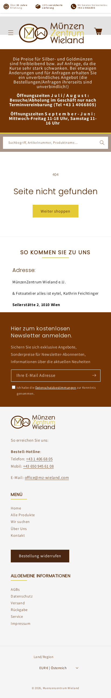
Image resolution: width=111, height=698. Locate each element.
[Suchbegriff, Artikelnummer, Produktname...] (102, 143)
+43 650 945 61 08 (38, 466)
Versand (18, 602)
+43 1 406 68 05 (39, 458)
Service (17, 616)
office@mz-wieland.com (47, 477)
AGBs (15, 589)
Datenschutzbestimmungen (55, 387)
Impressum (20, 623)
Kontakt (18, 535)
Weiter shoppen (55, 211)
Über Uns (19, 528)
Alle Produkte (23, 514)
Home (16, 508)
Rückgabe (19, 609)
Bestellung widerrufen (40, 555)
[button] (11, 33)
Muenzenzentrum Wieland (61, 688)
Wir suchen (20, 521)
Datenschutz (22, 596)
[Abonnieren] (94, 375)
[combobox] (55, 143)
